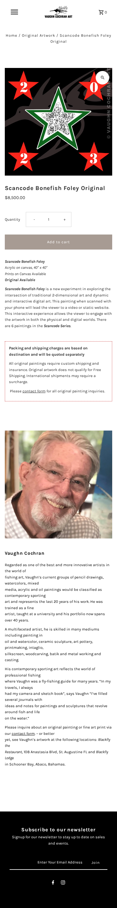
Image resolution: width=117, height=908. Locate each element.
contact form (34, 391)
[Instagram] (63, 883)
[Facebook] (53, 883)
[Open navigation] (14, 12)
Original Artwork (38, 35)
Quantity (12, 219)
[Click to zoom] (102, 77)
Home (11, 35)
